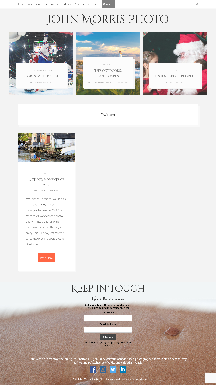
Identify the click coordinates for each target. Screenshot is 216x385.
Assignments (82, 4)
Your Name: (108, 312)
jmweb (55, 190)
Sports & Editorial (41, 76)
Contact (107, 4)
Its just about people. (175, 76)
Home (21, 4)
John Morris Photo (108, 19)
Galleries (66, 4)
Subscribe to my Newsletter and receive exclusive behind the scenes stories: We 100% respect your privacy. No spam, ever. (108, 325)
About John (34, 4)
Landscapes (108, 65)
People (174, 70)
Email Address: (108, 324)
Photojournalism (38, 70)
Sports (49, 70)
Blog (95, 4)
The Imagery (51, 4)
